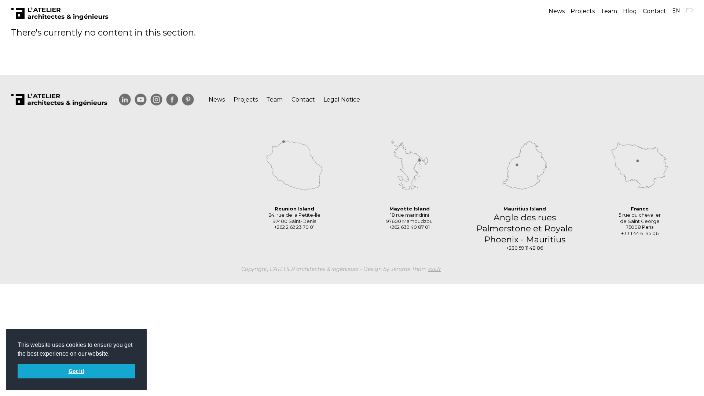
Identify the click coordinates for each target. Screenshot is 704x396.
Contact (654, 11)
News (557, 11)
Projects (583, 11)
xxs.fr (434, 269)
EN (676, 10)
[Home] (60, 14)
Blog (630, 11)
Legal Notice (341, 99)
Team (609, 11)
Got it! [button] (76, 371)
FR (689, 10)
